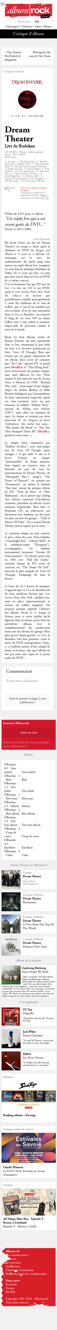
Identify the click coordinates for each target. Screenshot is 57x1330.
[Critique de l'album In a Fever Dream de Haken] (11, 1069)
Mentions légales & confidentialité (26, 1274)
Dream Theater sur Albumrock (28, 865)
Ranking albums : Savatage (19, 1115)
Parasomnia (29, 902)
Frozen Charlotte (33, 1035)
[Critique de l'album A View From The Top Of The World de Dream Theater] (11, 932)
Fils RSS (10, 1292)
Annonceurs (13, 1266)
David (8, 229)
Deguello (28, 1013)
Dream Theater (19, 134)
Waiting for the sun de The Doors (40, 54)
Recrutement (13, 1263)
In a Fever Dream (33, 1058)
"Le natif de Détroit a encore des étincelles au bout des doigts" (38, 1041)
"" (28, 988)
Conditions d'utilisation (20, 1270)
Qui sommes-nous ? (17, 1255)
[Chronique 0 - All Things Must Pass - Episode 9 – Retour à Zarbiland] (29, 1205)
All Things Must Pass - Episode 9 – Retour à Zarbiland (24, 1220)
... (4, 1119)
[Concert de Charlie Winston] (29, 1162)
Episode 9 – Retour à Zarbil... (21, 1226)
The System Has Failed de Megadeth (13, 56)
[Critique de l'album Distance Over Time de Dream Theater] (11, 955)
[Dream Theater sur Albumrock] (11, 888)
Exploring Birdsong (34, 968)
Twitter (10, 1288)
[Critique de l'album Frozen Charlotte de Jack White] (11, 1047)
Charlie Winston (13, 1167)
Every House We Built (35, 972)
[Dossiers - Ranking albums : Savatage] (29, 1110)
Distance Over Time (35, 947)
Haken (27, 1054)
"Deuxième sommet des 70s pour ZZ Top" (38, 1019)
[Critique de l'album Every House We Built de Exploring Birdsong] (11, 984)
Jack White (29, 1032)
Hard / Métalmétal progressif (30, 882)
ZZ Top (27, 1009)
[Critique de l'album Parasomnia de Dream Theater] (11, 910)
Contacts (11, 1259)
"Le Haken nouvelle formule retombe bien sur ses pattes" (36, 1064)
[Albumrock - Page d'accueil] (28, 18)
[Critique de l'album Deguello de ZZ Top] (11, 1025)
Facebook (11, 1284)
